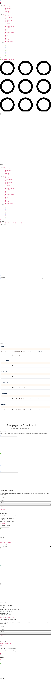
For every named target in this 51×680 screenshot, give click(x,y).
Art (5, 38)
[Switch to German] (28, 46)
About (3, 5)
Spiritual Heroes (9, 41)
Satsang (4, 24)
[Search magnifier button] (50, 546)
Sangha (6, 21)
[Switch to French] (28, 53)
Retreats (7, 18)
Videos (6, 30)
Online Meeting (8, 20)
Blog (6, 9)
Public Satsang (8, 17)
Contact (2, 509)
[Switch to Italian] (28, 56)
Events (4, 14)
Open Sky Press (8, 39)
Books (6, 35)
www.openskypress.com (6, 643)
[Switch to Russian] (28, 51)
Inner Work (7, 27)
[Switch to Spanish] (28, 48)
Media (3, 33)
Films (6, 36)
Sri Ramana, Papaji (9, 32)
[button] (25, 4)
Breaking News (8, 8)
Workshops (7, 23)
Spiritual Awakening (9, 26)
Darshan (7, 29)
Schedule (7, 15)
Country (2, 502)
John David (7, 6)
